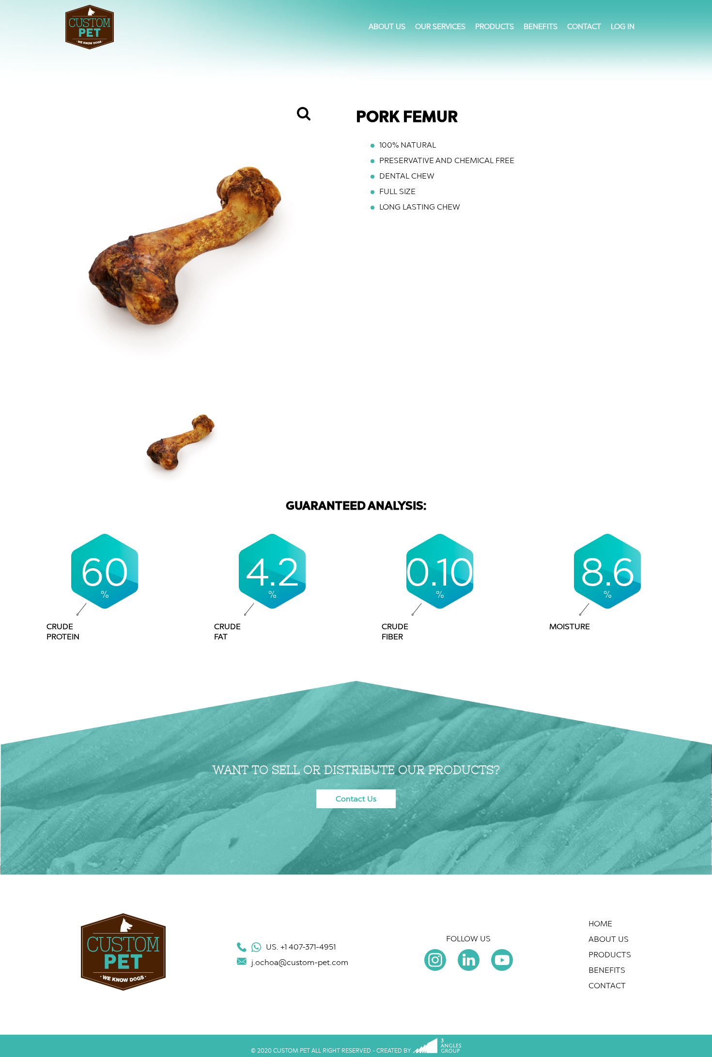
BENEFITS (540, 26)
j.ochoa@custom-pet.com (299, 962)
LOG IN (623, 26)
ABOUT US (387, 26)
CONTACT (584, 26)
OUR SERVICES (440, 26)
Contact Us (356, 798)
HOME (600, 923)
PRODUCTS (494, 26)
